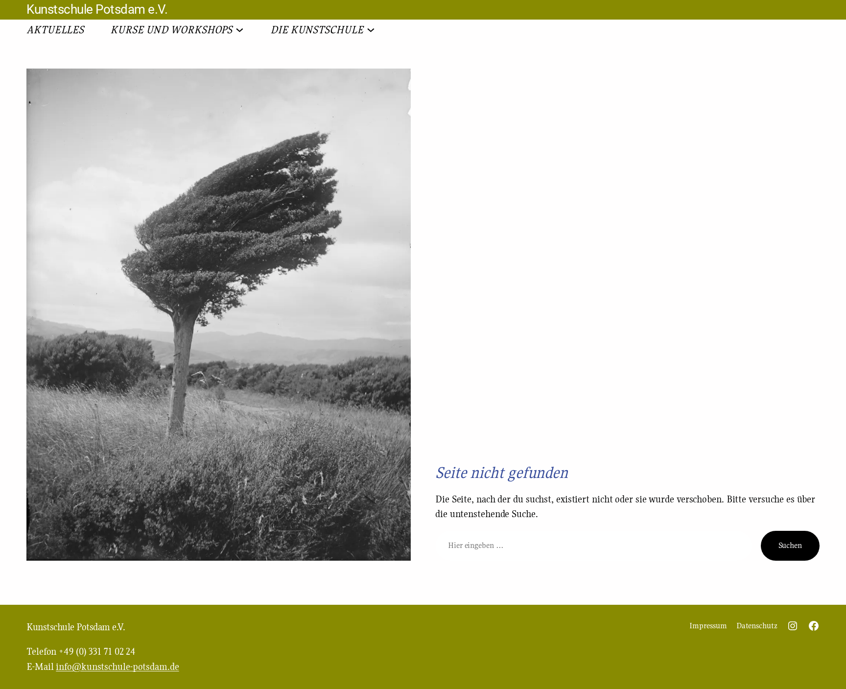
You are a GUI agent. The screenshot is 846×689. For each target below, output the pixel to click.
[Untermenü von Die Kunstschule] (371, 29)
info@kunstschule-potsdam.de (117, 666)
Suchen (790, 545)
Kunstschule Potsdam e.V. (96, 9)
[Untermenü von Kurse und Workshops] (239, 29)
